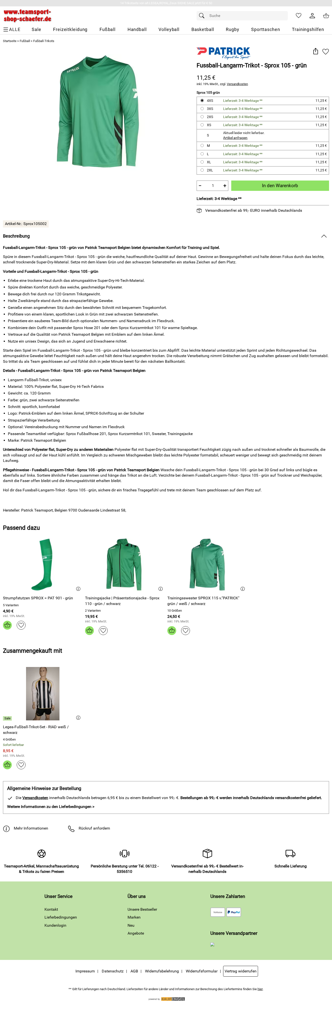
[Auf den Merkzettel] (325, 51)
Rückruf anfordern (94, 828)
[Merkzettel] (299, 16)
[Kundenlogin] (312, 16)
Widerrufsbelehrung (162, 971)
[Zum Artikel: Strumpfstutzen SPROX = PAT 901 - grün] (43, 564)
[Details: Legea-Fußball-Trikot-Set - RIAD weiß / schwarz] (8, 718)
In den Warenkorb (280, 185)
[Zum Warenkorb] (326, 16)
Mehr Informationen (31, 828)
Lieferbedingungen (60, 917)
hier (260, 989)
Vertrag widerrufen (241, 971)
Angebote (136, 933)
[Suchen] (203, 15)
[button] (315, 51)
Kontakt (51, 909)
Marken (134, 917)
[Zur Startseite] (27, 15)
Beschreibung (16, 236)
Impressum (85, 971)
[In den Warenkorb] (7, 625)
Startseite (9, 41)
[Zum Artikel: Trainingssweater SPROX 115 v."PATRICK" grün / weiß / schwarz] (207, 564)
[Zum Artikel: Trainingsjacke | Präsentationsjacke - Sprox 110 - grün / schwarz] (125, 564)
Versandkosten (237, 84)
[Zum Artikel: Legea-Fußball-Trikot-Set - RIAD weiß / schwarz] (43, 693)
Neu (131, 925)
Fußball (25, 41)
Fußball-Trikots (43, 41)
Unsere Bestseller (142, 909)
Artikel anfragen (235, 138)
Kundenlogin (55, 925)
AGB (134, 971)
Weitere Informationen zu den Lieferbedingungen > (50, 806)
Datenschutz (113, 971)
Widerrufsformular (201, 971)
